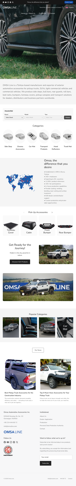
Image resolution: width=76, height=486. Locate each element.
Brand (6, 114)
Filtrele (68, 117)
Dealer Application (46, 419)
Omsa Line (11, 478)
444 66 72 (63, 478)
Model (26, 114)
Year (46, 114)
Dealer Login (68, 2)
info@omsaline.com (53, 478)
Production (42, 13)
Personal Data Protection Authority (51, 426)
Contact (52, 13)
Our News (38, 350)
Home (23, 13)
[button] (71, 138)
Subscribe (45, 463)
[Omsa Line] (10, 7)
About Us (32, 13)
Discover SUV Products (20, 262)
